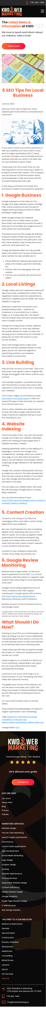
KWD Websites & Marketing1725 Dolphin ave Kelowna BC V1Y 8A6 (24, 990)
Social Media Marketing (12, 855)
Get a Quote (13, 46)
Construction (8, 937)
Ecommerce (7, 842)
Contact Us (23, 782)
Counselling (7, 955)
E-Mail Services (9, 905)
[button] (42, 11)
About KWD (7, 802)
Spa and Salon (8, 933)
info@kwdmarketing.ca (18, 1002)
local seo (33, 716)
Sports (5, 969)
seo (42, 722)
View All (5, 978)
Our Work (6, 798)
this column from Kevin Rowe (15, 398)
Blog (4, 806)
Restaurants (7, 946)
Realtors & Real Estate (12, 924)
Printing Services (9, 878)
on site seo (17, 719)
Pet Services (7, 974)
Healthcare (7, 951)
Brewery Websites (10, 942)
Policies (5, 814)
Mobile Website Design (12, 892)
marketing (6, 719)
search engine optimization (14, 722)
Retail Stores (7, 960)
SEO (18, 727)
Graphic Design (9, 864)
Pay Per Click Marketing (13, 832)
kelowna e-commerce (17, 716)
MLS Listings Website (11, 910)
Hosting (5, 869)
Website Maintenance (12, 873)
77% (32, 574)
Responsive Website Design (14, 882)
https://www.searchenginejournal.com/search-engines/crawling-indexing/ (24, 502)
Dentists (5, 928)
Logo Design (7, 860)
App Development (10, 851)
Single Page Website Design (14, 901)
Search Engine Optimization (14, 837)
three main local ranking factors (20, 596)
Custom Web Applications (14, 846)
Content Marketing (10, 887)
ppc (25, 719)
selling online (34, 722)
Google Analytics (9, 896)
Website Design (9, 828)
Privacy (5, 810)
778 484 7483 (12, 996)
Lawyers (5, 965)
